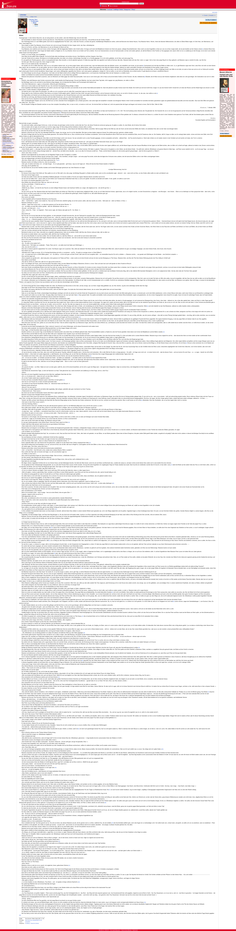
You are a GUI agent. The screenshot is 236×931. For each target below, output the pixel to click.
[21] (186, 343)
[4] (143, 65)
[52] (79, 882)
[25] (69, 422)
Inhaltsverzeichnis (24, 16)
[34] (49, 579)
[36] (173, 601)
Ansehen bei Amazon (225, 136)
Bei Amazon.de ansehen (208, 23)
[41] (59, 677)
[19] (80, 317)
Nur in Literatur (113, 6)
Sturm (36, 26)
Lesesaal (109, 9)
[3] (202, 49)
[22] (90, 355)
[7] (60, 112)
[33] (81, 568)
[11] (44, 184)
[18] (147, 306)
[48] (105, 802)
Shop (133, 9)
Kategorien (127, 9)
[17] (78, 295)
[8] (53, 130)
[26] (90, 442)
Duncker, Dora (33, 19)
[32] (54, 553)
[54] (20, 915)
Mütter (34, 23)
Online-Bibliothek (9, 4)
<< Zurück (205, 15)
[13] (21, 224)
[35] (112, 592)
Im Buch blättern (211, 20)
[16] (51, 280)
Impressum (135, 930)
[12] (39, 208)
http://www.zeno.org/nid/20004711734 (33, 920)
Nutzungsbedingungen (115, 930)
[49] (112, 822)
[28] (113, 483)
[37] (82, 616)
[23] (64, 379)
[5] (144, 76)
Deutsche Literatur (35, 923)
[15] (68, 265)
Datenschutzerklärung (126, 930)
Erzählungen (34, 21)
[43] (45, 708)
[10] (58, 160)
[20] (164, 331)
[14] (36, 247)
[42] (208, 691)
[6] (157, 93)
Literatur (23, 15)
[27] (171, 464)
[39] (139, 647)
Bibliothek (104, 6)
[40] (82, 660)
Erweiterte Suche (125, 1)
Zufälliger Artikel (118, 9)
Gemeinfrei (27, 921)
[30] (51, 527)
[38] (84, 632)
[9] (79, 145)
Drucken (214, 12)
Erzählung (27, 923)
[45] (162, 749)
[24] (141, 400)
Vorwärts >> (212, 15)
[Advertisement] (227, 4)
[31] (49, 540)
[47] (109, 789)
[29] (56, 509)
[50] (59, 841)
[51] (69, 865)
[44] (78, 728)
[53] (145, 902)
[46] (55, 767)
